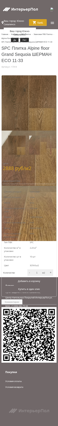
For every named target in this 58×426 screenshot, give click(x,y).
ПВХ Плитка (26, 34)
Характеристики (11, 180)
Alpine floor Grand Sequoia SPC (14, 38)
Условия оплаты (13, 381)
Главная (4, 34)
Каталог (14, 34)
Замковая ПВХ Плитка (43, 34)
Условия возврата (14, 387)
